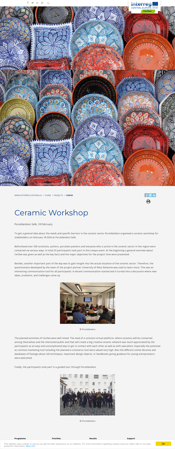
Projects (58, 195)
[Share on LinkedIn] (154, 195)
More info (30, 445)
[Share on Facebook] (146, 195)
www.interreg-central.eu (28, 195)
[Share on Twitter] (150, 195)
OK (163, 443)
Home (48, 195)
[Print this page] (147, 201)
